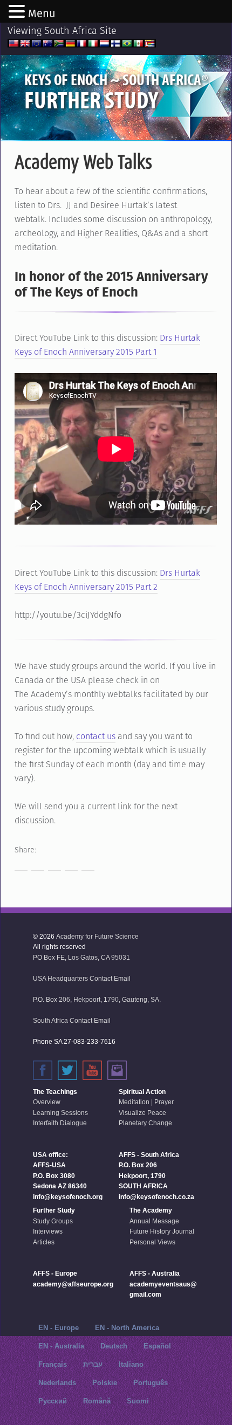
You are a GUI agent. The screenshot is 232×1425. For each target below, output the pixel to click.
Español (157, 1346)
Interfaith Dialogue (60, 1123)
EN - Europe (58, 1328)
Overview (46, 1102)
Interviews (48, 1231)
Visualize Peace (142, 1113)
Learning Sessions (60, 1113)
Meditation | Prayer (146, 1102)
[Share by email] (87, 864)
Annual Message (154, 1221)
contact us (95, 736)
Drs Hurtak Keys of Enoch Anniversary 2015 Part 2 (107, 580)
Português (150, 1383)
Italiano (131, 1364)
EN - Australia (61, 1346)
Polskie (104, 1383)
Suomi (138, 1401)
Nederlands (57, 1383)
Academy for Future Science (97, 936)
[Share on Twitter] (37, 864)
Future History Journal (161, 1231)
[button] (18, 12)
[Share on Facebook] (21, 864)
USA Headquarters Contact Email (82, 978)
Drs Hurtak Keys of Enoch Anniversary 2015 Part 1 (107, 345)
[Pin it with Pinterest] (71, 864)
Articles (43, 1242)
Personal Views (152, 1242)
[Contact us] (117, 1070)
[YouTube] (92, 1070)
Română (97, 1401)
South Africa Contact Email (72, 1020)
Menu (42, 13)
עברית (93, 1364)
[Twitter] (67, 1070)
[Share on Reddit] (54, 864)
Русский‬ (52, 1401)
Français (52, 1364)
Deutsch (113, 1346)
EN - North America (127, 1328)
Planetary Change (145, 1123)
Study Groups (53, 1221)
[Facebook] (42, 1070)
